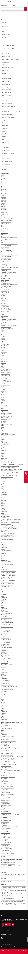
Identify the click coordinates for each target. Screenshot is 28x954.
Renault (3, 510)
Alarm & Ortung (5, 212)
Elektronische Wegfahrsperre (8, 533)
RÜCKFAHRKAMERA (7, 161)
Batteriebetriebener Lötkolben (8, 741)
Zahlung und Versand (7, 95)
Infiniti (2, 489)
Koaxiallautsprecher (6, 850)
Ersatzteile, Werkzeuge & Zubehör (9, 267)
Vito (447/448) (4, 316)
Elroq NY (3, 367)
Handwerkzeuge (5, 738)
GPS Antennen (4, 635)
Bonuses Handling (6, 89)
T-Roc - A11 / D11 (5, 419)
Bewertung (5, 87)
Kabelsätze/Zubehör (6, 461)
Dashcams (3, 514)
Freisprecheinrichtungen (7, 539)
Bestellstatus (5, 81)
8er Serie (3, 208)
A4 (1, 181)
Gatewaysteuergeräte (6, 618)
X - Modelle (4, 209)
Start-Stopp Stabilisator (7, 685)
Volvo (2, 513)
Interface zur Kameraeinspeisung (9, 472)
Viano (2, 314)
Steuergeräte (4, 611)
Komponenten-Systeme (7, 851)
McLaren (3, 499)
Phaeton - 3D (4, 410)
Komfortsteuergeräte (6, 621)
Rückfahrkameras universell (8, 467)
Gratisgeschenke (6, 92)
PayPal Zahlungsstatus (8, 117)
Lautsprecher (4, 649)
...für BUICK (4, 830)
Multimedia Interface (6, 664)
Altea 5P (3, 347)
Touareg (3, 427)
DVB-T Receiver (5, 656)
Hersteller (4, 98)
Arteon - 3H (4, 396)
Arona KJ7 (3, 349)
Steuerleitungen (5, 680)
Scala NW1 (3, 388)
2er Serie (3, 198)
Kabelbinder (4, 778)
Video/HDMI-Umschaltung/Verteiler (10, 814)
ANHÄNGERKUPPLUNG (8, 153)
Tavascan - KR (4, 233)
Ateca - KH (3, 226)
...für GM (3, 836)
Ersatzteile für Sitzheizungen (8, 575)
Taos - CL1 (3, 422)
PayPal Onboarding (7, 114)
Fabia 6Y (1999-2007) (6, 372)
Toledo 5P (3, 363)
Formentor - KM (5, 230)
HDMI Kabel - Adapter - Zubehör (9, 763)
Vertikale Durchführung (7, 774)
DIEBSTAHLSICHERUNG (8, 156)
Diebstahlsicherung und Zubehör (9, 521)
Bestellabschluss (6, 78)
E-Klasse (3, 300)
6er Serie (3, 204)
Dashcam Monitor (5, 516)
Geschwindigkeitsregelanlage (8, 288)
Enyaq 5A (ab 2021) (6, 369)
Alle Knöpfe (4, 825)
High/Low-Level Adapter (7, 647)
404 (3, 139)
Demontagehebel (5, 745)
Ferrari (3, 486)
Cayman (3, 336)
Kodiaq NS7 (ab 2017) (6, 380)
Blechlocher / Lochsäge (7, 742)
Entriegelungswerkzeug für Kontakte (10, 748)
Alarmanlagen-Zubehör (7, 525)
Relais (2, 799)
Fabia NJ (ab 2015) (5, 374)
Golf (2, 403)
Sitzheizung (4, 569)
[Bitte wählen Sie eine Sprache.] (4, 5)
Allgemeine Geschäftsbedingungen (11, 59)
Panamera (3, 339)
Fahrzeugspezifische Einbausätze (9, 826)
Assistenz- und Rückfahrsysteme (9, 219)
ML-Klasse (3, 303)
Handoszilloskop (5, 750)
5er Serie (3, 203)
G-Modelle (3, 302)
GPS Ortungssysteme (6, 530)
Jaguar (2, 491)
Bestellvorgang (6, 84)
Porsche (3, 330)
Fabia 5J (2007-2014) (6, 371)
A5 (1, 183)
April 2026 (3, 884)
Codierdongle (4, 789)
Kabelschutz (4, 780)
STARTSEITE (5, 145)
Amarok (3, 394)
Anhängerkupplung (6, 250)
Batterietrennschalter (6, 797)
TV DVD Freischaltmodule (7, 696)
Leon (2, 356)
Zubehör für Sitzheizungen (8, 574)
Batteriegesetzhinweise (8, 67)
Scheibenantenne (5, 844)
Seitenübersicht (6, 56)
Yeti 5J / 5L (3, 391)
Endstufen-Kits (5, 644)
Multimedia (4, 653)
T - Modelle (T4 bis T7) (6, 416)
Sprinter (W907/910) (6, 309)
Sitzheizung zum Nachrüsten (8, 571)
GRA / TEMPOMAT (6, 158)
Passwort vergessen (7, 103)
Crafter (3, 400)
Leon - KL (3, 231)
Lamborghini (4, 264)
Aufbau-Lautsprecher (6, 848)
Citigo (2, 366)
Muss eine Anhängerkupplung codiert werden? (14, 886)
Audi (2, 175)
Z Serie (3, 211)
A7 (1, 186)
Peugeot (3, 324)
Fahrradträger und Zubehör (8, 538)
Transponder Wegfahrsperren (8, 536)
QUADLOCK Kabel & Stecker (8, 794)
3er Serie (3, 200)
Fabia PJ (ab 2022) (5, 375)
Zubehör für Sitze (5, 278)
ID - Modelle (4, 405)
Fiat (2, 242)
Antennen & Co (5, 628)
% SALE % (4, 169)
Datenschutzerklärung (8, 62)
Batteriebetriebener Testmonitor (9, 475)
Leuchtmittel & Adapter (7, 785)
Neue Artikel (5, 142)
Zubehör (3, 549)
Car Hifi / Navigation (6, 639)
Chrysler (3, 217)
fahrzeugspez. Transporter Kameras (10, 466)
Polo (2, 411)
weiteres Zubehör (5, 681)
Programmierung (5, 792)
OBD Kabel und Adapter (7, 767)
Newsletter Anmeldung (8, 54)
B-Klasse (3, 297)
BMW (2, 195)
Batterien (3, 727)
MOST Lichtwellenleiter (7, 786)
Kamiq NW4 (4, 377)
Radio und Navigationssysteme (9, 686)
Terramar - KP (4, 234)
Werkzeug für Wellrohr (7, 755)
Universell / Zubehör (6, 474)
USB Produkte (4, 661)
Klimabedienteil (5, 619)
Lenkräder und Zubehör (7, 564)
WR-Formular (5, 125)
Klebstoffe (3, 783)
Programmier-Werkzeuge (7, 788)
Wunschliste (5, 128)
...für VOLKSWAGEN (6, 842)
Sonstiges (3, 215)
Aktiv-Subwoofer (5, 641)
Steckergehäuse (5, 810)
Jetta (2, 407)
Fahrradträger (4, 459)
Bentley (3, 481)
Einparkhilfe (4, 266)
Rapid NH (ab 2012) (6, 385)
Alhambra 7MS (5, 344)
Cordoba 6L (4, 352)
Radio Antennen (5, 638)
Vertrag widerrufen (7, 944)
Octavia (3, 383)
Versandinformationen (8, 48)
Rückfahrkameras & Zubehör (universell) (11, 865)
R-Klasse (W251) (5, 306)
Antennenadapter (5, 630)
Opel (2, 317)
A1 (1, 176)
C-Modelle (3, 298)
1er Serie (3, 197)
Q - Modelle (4, 189)
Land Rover (4, 270)
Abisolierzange (5, 739)
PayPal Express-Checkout (8, 109)
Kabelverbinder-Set (6, 775)
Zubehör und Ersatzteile (7, 585)
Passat (2, 408)
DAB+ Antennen (5, 631)
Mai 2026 (3, 878)
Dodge (2, 236)
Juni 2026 (3, 872)
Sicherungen (4, 802)
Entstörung (4, 645)
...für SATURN (4, 841)
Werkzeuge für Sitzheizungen (8, 572)
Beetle (2, 397)
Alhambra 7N (4, 345)
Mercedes (3, 294)
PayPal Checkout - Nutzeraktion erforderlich (13, 111)
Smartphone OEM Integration (8, 580)
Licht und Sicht (5, 247)
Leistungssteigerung (6, 561)
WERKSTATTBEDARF (7, 167)
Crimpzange (4, 744)
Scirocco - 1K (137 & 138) (7, 413)
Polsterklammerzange (6, 753)
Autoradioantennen (6, 828)
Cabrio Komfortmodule (7, 477)
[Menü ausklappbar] (3, 1)
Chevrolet (3, 485)
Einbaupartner (6, 34)
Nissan (3, 503)
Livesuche (4, 131)
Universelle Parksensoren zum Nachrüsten (12, 469)
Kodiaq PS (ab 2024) (6, 381)
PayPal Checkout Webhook (8, 106)
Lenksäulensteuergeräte (7, 622)
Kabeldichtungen (5, 772)
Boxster (3, 333)
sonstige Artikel (5, 223)
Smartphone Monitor (6, 582)
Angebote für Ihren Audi (7, 861)
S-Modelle (3, 305)
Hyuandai (3, 594)
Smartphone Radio (6, 578)
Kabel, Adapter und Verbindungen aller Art (12, 756)
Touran (3, 428)
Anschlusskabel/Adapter (7, 688)
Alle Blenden (4, 823)
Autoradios (4, 819)
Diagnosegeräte (5, 791)
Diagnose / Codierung (6, 728)
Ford (2, 248)
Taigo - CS (3, 421)
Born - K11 (3, 228)
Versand (23, 947)
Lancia (2, 596)
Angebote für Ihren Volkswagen (9, 862)
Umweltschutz (5, 51)
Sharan (3, 414)
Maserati (3, 495)
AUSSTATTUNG (6, 147)
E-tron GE (3, 194)
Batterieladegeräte (6, 725)
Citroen (3, 589)
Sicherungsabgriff (5, 803)
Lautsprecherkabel (6, 766)
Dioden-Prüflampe (5, 747)
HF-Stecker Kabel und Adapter (8, 764)
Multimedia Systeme (6, 222)
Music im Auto (4, 214)
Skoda (2, 364)
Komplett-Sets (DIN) (6, 820)
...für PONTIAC (4, 839)
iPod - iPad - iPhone (6, 658)
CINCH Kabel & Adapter (7, 761)
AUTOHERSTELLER (6, 150)
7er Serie (3, 206)
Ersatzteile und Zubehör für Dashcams (11, 519)
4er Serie (3, 201)
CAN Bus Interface (5, 642)
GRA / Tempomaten (6, 550)
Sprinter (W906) (5, 308)
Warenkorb (5, 123)
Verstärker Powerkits (6, 813)
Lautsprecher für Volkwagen (8, 853)
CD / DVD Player (5, 655)
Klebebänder (4, 781)
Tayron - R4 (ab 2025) (6, 424)
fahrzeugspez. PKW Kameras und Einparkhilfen (13, 464)
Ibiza (2, 355)
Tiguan (3, 425)
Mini (2, 502)
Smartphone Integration (7, 328)
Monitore (3, 660)
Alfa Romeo (4, 478)
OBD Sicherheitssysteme (7, 531)
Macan (3, 338)
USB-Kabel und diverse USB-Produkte (10, 770)
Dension (3, 652)
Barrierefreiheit (6, 70)
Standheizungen (5, 291)
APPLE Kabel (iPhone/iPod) (7, 758)
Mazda (3, 497)
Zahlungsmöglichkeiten (8, 45)
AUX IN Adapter (5, 691)
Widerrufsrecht (6, 65)
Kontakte (3, 808)
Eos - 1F (3, 402)
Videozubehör (4, 663)
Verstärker (3, 650)
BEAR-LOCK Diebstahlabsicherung (9, 528)
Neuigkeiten (5, 37)
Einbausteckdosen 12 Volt (7, 736)
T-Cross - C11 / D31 (6, 418)
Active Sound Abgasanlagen (8, 434)
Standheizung (4, 277)
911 (2, 331)
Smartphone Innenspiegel (7, 583)
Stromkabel (4, 769)
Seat (2, 342)
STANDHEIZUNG (6, 164)
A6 (1, 184)
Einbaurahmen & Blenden (7, 689)
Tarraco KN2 (4, 360)
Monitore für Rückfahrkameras (9, 470)
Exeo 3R (3, 353)
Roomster (3, 386)
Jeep (2, 253)
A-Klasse (3, 295)
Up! (2, 430)
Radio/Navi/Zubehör (6, 683)
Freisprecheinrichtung (6, 220)
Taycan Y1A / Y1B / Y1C (6, 341)
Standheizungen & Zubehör (8, 864)
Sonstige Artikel (5, 280)
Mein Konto (5, 29)
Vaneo (2, 313)
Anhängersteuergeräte (7, 613)
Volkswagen (4, 392)
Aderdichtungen (5, 806)
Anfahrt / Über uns (7, 42)
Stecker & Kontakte (6, 805)
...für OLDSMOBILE (5, 837)
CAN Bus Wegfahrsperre (7, 535)
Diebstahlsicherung (6, 245)
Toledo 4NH (4, 361)
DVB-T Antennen (5, 633)
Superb (3, 389)
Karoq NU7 (4, 378)
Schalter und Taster (6, 800)
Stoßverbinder (4, 811)
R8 (1, 192)
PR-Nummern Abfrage (7, 31)
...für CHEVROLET (5, 833)
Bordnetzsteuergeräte (6, 615)
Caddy (2, 399)
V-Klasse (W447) (5, 311)
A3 (1, 179)
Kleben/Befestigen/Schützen (8, 777)
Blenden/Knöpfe (5, 822)
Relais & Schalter (5, 795)
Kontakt (4, 40)
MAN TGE (3, 281)
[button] (9, 5)
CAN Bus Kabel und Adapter (8, 759)
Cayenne (3, 335)
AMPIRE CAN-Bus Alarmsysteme (9, 527)
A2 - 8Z (3, 178)
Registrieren (5, 26)
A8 (1, 187)
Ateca (2, 350)
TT (1, 190)
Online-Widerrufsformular (9, 100)
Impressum (5, 73)
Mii (2, 358)
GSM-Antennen (5, 636)
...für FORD (4, 834)
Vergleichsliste (6, 120)
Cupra (2, 225)
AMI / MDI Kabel (5, 723)
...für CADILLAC (5, 831)
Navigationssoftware (6, 692)
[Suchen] (25, 9)
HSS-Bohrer (4, 752)
